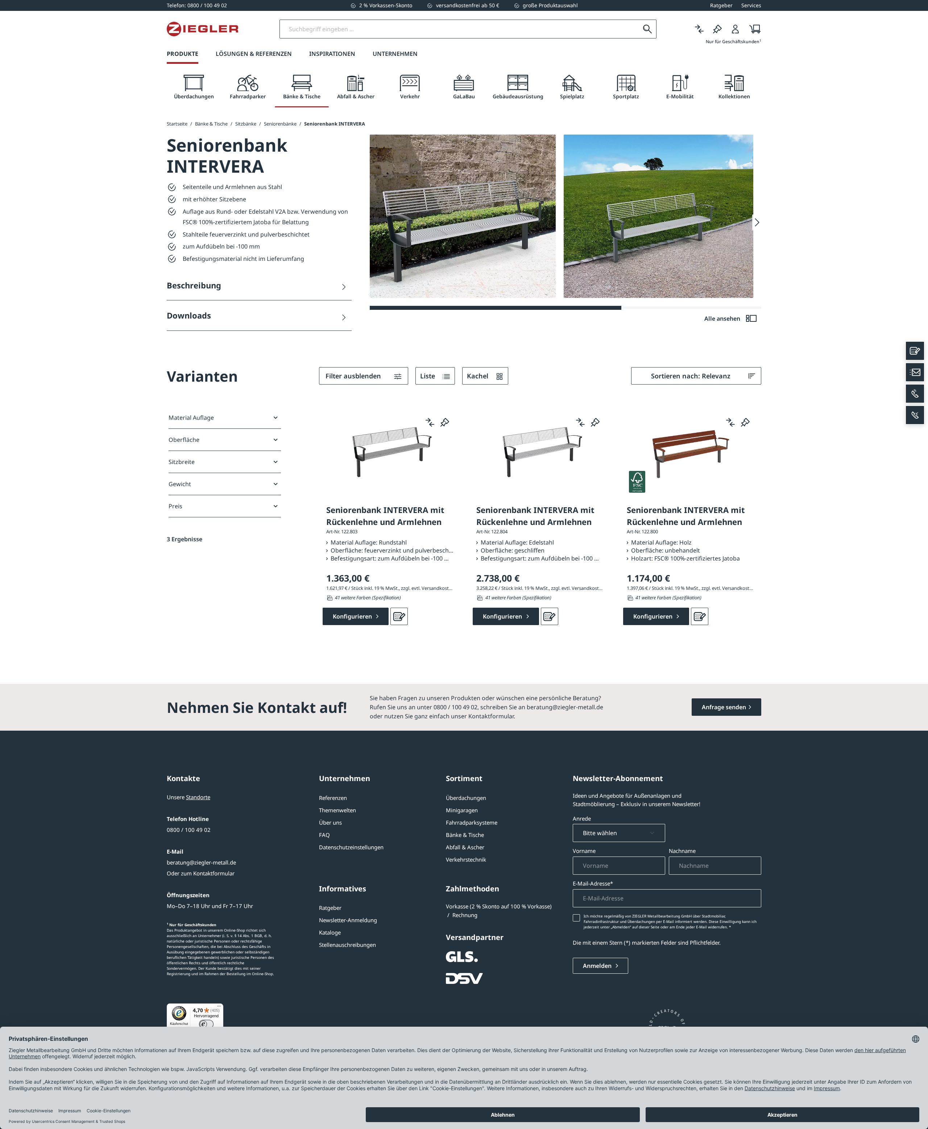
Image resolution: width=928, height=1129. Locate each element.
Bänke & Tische (465, 834)
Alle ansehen (723, 319)
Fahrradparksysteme (471, 822)
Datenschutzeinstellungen (351, 847)
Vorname (584, 850)
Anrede (582, 818)
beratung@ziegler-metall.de (201, 862)
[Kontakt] (915, 350)
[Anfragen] (399, 616)
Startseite (177, 123)
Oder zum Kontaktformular (201, 873)
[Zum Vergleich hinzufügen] (429, 422)
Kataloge (330, 932)
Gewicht (180, 484)
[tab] (194, 87)
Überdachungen (466, 797)
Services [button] (751, 5)
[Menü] (219, 1007)
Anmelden (598, 966)
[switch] (206, 1024)
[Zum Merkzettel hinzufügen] (444, 422)
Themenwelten (337, 810)
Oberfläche (184, 440)
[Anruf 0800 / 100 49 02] (915, 393)
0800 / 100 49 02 (189, 829)
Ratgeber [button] (721, 5)
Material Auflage (191, 418)
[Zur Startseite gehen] (202, 29)
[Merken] (717, 29)
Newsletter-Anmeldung (348, 920)
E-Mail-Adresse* (593, 883)
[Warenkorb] (753, 29)
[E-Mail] (915, 372)
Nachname (682, 850)
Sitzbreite (182, 462)
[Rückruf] (915, 415)
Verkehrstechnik (466, 859)
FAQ (324, 834)
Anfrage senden (724, 707)
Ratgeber (330, 907)
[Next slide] (756, 222)
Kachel (478, 375)
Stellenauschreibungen (347, 944)
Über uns (330, 822)
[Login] (735, 29)
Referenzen (333, 797)
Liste (428, 375)
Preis (175, 506)
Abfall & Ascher (465, 847)
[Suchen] (647, 29)
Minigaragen (462, 810)
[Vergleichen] (699, 29)
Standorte (198, 797)
